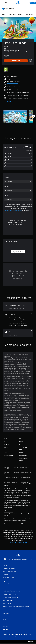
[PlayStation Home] (18, 2)
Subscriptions (28, 14)
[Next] (33, 116)
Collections (12, 14)
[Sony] (32, 643)
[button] (12, 83)
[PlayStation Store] (8, 8)
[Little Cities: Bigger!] (15, 116)
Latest (4, 14)
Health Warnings (8, 512)
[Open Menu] (2, 3)
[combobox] (18, 181)
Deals (20, 14)
